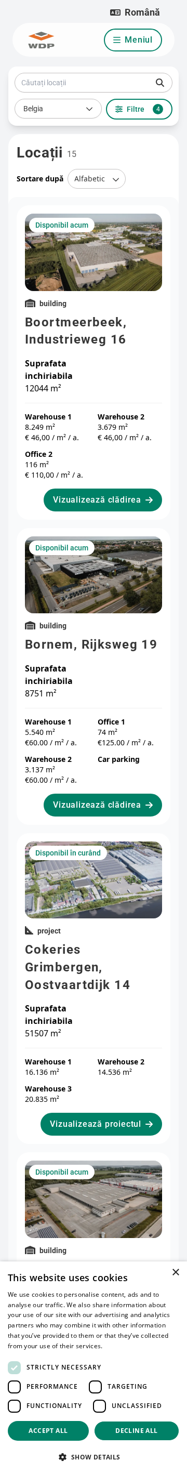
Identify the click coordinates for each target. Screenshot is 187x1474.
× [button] (175, 1272)
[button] (135, 12)
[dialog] (93, 1367)
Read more (121, 1345)
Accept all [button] (48, 1430)
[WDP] (41, 40)
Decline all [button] (136, 1430)
